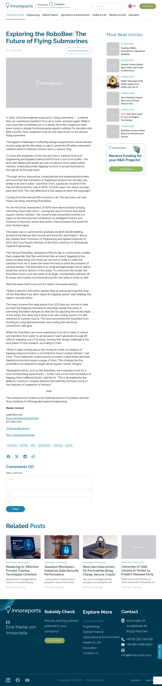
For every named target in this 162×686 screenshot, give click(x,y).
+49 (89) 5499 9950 (139, 644)
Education (90, 648)
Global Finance (93, 632)
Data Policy (151, 680)
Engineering (91, 626)
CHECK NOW (54, 640)
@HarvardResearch (17, 428)
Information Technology (78, 51)
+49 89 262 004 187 (139, 639)
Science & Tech (93, 621)
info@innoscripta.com (136, 655)
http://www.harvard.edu (20, 434)
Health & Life (92, 642)
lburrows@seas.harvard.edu (22, 418)
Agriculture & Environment (101, 637)
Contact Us (148, 6)
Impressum (135, 680)
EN (133, 6)
